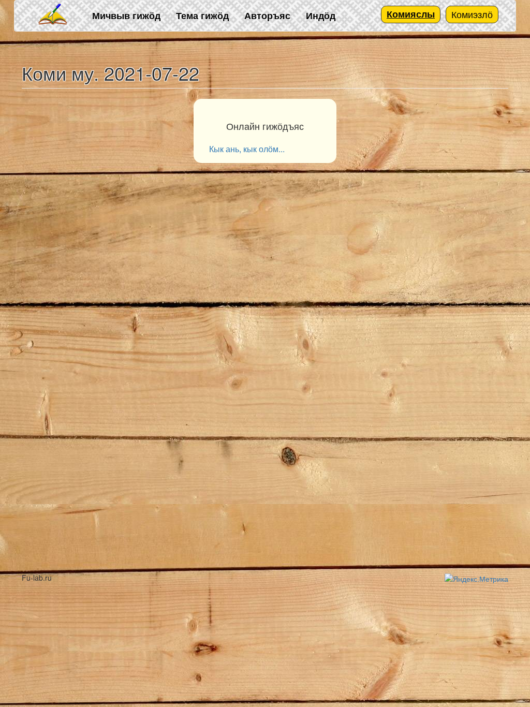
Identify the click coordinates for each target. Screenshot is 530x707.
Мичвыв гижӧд (126, 15)
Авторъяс (267, 15)
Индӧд (320, 15)
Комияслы (411, 14)
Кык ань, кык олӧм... (247, 149)
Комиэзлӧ (472, 14)
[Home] (53, 15)
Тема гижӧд (202, 15)
